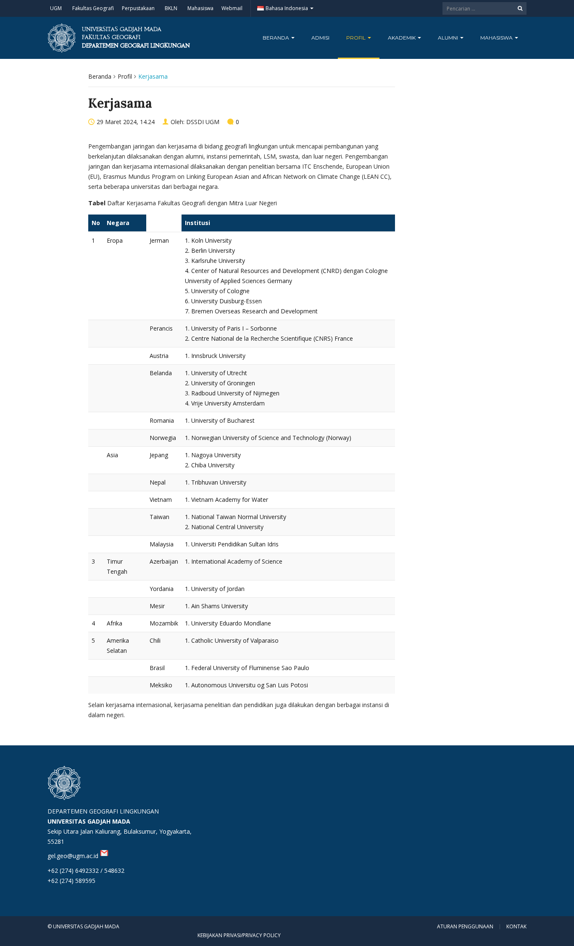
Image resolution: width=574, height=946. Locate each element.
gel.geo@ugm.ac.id (73, 856)
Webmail (231, 8)
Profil (356, 37)
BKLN (171, 8)
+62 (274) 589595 (71, 881)
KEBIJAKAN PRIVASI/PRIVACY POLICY (239, 935)
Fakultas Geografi (93, 8)
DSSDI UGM (202, 122)
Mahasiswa (200, 8)
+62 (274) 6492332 (73, 870)
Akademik (402, 37)
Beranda (276, 37)
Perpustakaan (138, 8)
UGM (56, 8)
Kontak (516, 926)
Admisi (320, 37)
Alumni (448, 37)
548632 (114, 870)
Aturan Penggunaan (465, 926)
